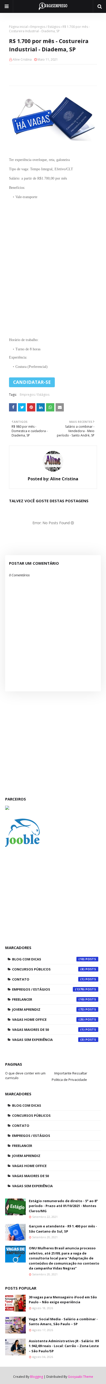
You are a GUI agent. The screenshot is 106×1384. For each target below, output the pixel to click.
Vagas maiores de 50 (48, 1029)
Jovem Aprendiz (48, 1009)
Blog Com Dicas (48, 959)
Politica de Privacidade (69, 1079)
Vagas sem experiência (48, 1039)
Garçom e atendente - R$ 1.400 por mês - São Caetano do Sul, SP (63, 1229)
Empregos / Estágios (45, 27)
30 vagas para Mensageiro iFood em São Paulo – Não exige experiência (63, 1300)
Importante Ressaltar (70, 1073)
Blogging (36, 1376)
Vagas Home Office (48, 1019)
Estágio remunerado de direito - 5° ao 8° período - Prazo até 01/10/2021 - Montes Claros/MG (63, 1206)
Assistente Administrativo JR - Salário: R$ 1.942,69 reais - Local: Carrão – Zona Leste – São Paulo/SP (64, 1346)
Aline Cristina (22, 59)
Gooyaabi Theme (80, 1376)
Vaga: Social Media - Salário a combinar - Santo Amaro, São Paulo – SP (63, 1321)
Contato (48, 979)
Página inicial (18, 27)
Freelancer (48, 999)
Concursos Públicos (48, 969)
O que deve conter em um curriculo (25, 1075)
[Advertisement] (53, 267)
